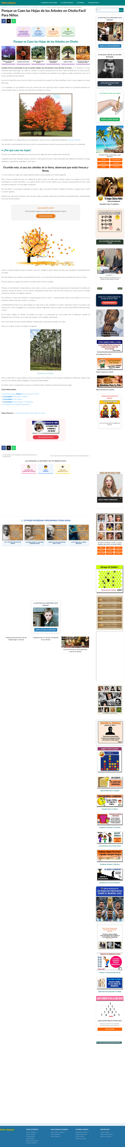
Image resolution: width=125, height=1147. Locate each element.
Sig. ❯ (120, 288)
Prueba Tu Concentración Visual (109, 972)
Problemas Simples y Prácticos (110, 864)
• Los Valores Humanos (67, 2)
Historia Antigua (30, 1134)
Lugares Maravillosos (81, 1134)
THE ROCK (101, 550)
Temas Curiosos (80, 1136)
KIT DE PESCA (103, 163)
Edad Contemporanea (32, 1140)
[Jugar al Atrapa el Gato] (110, 579)
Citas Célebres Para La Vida (103, 354)
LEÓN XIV (118, 550)
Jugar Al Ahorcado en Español (109, 790)
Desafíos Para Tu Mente (110, 809)
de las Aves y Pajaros (15, 396)
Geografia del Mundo (81, 1132)
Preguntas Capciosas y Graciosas (109, 827)
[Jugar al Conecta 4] (110, 760)
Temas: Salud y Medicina (57, 1132)
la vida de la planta (73, 140)
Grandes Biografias (31, 1143)
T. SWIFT (118, 547)
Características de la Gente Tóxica (110, 846)
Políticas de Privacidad (106, 1134)
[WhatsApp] (14, 21)
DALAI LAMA (101, 553)
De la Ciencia (12, 399)
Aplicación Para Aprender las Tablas (109, 991)
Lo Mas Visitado (104, 1132)
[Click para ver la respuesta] (116, 227)
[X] (8, 21)
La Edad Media (30, 1136)
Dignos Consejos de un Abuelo (104, 372)
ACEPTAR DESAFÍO (45, 216)
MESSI (101, 547)
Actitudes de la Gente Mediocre (109, 882)
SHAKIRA (110, 553)
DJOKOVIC (118, 553)
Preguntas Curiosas (81, 1138)
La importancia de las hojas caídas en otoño (29, 413)
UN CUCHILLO (116, 166)
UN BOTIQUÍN (116, 163)
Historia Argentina (31, 1132)
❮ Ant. (99, 288)
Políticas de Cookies (105, 1136)
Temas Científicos (55, 1134)
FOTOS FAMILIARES (116, 159)
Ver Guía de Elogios (46, 437)
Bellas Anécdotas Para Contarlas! (105, 389)
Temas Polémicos (55, 1136)
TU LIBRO (103, 159)
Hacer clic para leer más (109, 119)
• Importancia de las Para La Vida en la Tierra (20, 394)
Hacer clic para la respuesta (46, 630)
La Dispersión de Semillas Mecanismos (16, 404)
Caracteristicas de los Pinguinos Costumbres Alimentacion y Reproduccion (20, 455)
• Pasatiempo (80, 2)
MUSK (110, 547)
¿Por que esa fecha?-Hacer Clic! (110, 83)
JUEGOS (103, 166)
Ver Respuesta (109, 303)
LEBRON (110, 550)
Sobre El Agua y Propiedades (18, 402)
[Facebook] (3, 21)
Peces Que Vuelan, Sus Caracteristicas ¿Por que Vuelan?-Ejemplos (69, 455)
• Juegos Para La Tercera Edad (49, 2)
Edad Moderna (30, 1138)
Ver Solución (109, 1029)
